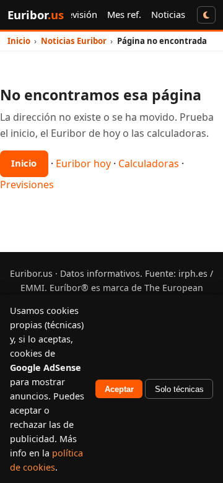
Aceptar (119, 389)
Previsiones (27, 184)
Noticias (168, 14)
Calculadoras (148, 163)
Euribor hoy (83, 163)
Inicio (24, 163)
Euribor (35, 14)
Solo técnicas (179, 389)
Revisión (79, 14)
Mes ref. (124, 14)
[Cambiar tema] (206, 14)
